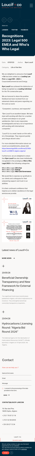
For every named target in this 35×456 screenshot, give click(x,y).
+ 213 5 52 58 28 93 (9, 420)
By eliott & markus (17, 440)
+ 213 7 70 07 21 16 (9, 415)
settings (24, 449)
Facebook (24, 30)
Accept (5, 453)
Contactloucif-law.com (13, 402)
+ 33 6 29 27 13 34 (8, 424)
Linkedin (5, 30)
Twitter (14, 30)
